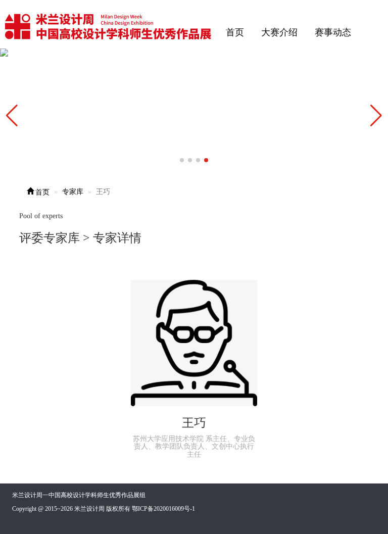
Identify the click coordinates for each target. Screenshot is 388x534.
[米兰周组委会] (109, 25)
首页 (235, 32)
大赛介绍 (279, 32)
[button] (376, 116)
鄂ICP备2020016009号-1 (163, 508)
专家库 (72, 192)
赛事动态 (333, 32)
